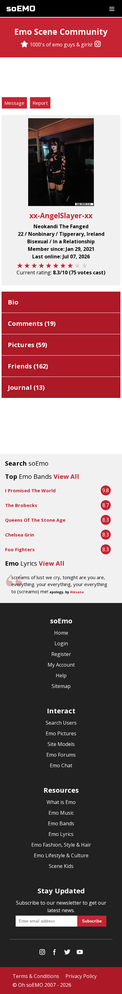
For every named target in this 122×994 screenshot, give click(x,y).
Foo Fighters (20, 549)
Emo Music (61, 812)
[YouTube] (80, 953)
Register (61, 654)
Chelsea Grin (19, 534)
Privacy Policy (81, 976)
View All (66, 476)
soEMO (20, 8)
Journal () (26, 387)
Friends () (28, 366)
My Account (61, 664)
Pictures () (27, 345)
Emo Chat (61, 765)
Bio (13, 302)
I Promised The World (30, 490)
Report (40, 103)
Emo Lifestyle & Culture (61, 855)
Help (61, 675)
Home (61, 632)
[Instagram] (98, 44)
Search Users (61, 722)
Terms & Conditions (36, 976)
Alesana (77, 592)
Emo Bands (61, 823)
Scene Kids (61, 866)
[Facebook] (54, 953)
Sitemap (61, 686)
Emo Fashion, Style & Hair (61, 844)
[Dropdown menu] (111, 8)
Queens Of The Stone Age (35, 520)
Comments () (32, 323)
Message (14, 103)
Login (61, 643)
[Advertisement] (61, 78)
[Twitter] (67, 953)
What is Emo (61, 802)
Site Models (61, 744)
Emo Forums (61, 754)
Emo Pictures (61, 733)
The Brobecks (21, 505)
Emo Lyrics (61, 834)
